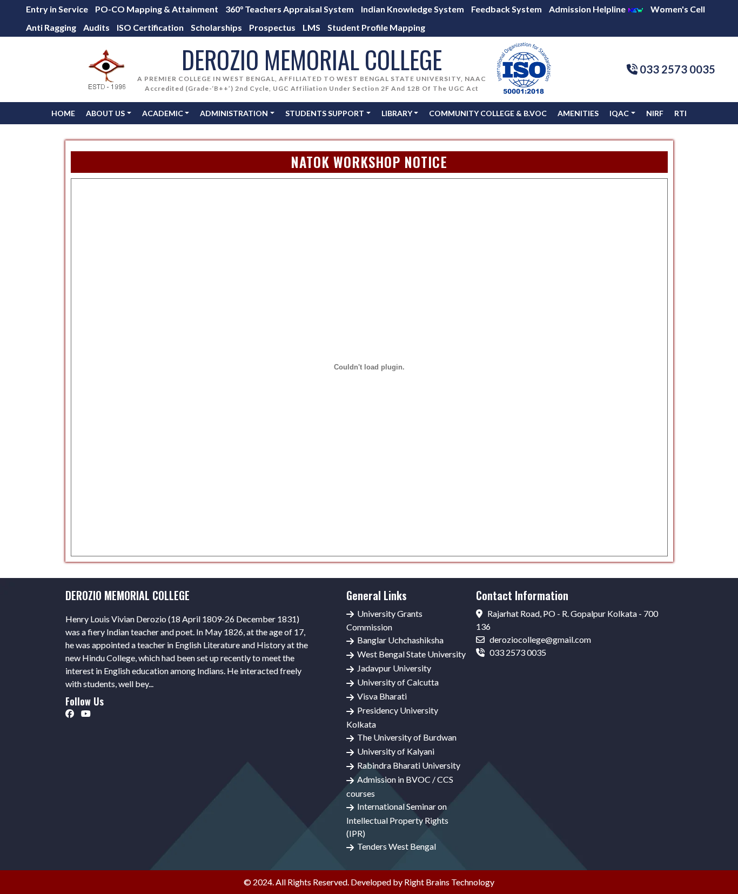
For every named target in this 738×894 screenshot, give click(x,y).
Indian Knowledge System (412, 9)
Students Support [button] (324, 113)
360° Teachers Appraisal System (289, 9)
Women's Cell (677, 9)
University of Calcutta (398, 682)
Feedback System (506, 9)
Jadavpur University (394, 668)
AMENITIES (578, 113)
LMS (311, 27)
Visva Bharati (382, 696)
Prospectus (272, 27)
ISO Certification (150, 27)
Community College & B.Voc (488, 113)
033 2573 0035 (517, 652)
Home (63, 113)
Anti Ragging (51, 27)
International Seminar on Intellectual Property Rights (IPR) (397, 819)
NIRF (654, 113)
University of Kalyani (395, 751)
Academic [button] (162, 113)
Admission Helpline (588, 9)
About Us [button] (105, 113)
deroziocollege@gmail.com (539, 639)
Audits (96, 27)
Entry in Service (57, 9)
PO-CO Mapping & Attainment (156, 9)
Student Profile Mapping (376, 27)
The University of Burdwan (407, 737)
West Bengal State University (411, 654)
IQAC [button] (619, 113)
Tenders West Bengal (396, 846)
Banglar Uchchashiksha (400, 640)
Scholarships (216, 27)
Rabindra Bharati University (408, 765)
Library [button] (396, 113)
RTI (680, 113)
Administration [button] (234, 113)
